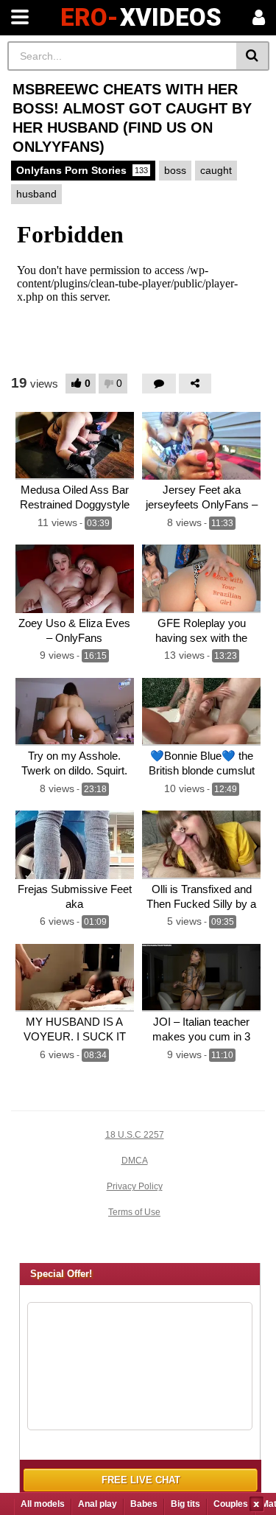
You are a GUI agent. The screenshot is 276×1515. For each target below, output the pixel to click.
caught (216, 170)
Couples (230, 1504)
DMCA (134, 1160)
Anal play (97, 1504)
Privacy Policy (135, 1186)
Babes (144, 1504)
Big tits (185, 1504)
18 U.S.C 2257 (134, 1135)
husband (36, 194)
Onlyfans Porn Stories (82, 170)
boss (175, 170)
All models (43, 1504)
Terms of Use (134, 1212)
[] (252, 56)
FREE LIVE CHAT (141, 1480)
